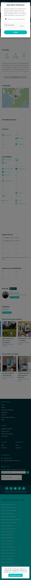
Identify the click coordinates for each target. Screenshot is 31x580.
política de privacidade (21, 572)
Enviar (15, 32)
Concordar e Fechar (15, 575)
